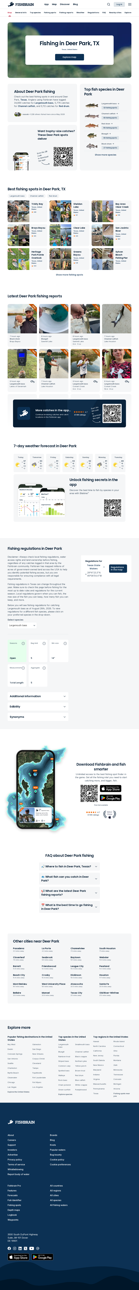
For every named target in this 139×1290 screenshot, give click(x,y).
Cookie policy (57, 1159)
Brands (53, 1135)
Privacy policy (15, 1159)
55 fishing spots (110, 128)
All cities (54, 1195)
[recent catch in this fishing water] (22, 325)
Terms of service (16, 1164)
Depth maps (14, 1210)
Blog (52, 1140)
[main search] (108, 4)
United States (72, 49)
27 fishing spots (110, 148)
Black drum (107, 144)
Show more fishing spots (69, 274)
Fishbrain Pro (14, 1185)
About (11, 1135)
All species (55, 1200)
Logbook (12, 1215)
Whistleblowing (15, 1169)
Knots (53, 1145)
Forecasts (13, 1195)
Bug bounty (56, 1154)
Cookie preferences (60, 1164)
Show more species (105, 154)
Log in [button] (119, 4)
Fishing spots (14, 1205)
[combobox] (9, 625)
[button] (17, 651)
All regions (55, 1190)
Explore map (69, 57)
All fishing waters (58, 1205)
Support (12, 1145)
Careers (12, 1140)
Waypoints (13, 1219)
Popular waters (57, 1149)
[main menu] (129, 4)
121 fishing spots (110, 108)
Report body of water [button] (18, 1174)
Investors (12, 1149)
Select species (15, 620)
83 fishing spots (110, 118)
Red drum (53, 196)
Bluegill (105, 134)
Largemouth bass (17, 196)
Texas (64, 49)
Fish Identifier (14, 1200)
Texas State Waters (93, 567)
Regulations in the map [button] (117, 568)
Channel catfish (37, 196)
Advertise (13, 1154)
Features (12, 1190)
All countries (56, 1185)
